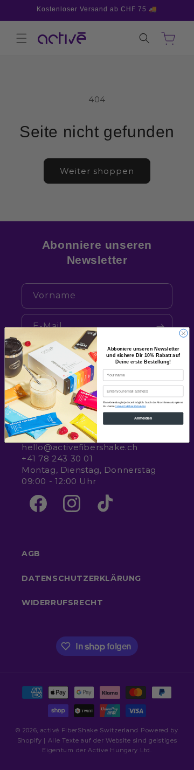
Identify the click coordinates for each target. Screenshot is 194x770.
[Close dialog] (183, 333)
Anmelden (143, 418)
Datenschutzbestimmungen (130, 405)
